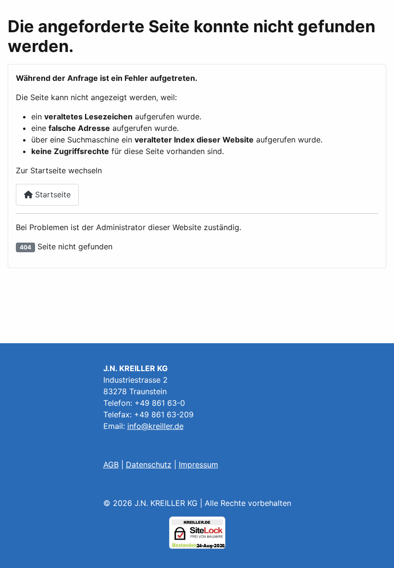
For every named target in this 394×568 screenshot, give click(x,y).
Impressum (198, 464)
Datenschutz (149, 464)
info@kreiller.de (155, 426)
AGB (111, 464)
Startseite (52, 194)
